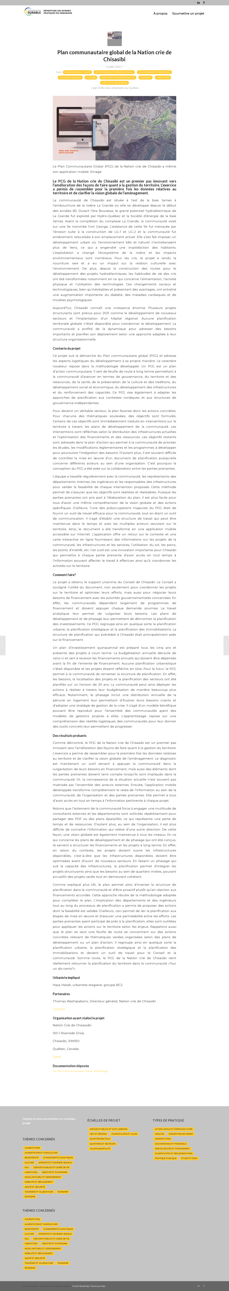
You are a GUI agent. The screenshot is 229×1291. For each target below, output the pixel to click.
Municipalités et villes (77, 72)
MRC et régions (98, 1134)
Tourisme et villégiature (39, 1192)
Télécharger (101, 1071)
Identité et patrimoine (114, 82)
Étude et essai (189, 1158)
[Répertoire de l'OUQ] (49, 13)
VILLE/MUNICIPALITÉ (100, 1148)
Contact (59, 1009)
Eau (27, 1167)
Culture (91, 77)
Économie (145, 77)
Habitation (163, 77)
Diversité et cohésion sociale (118, 77)
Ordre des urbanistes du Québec (118, 88)
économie (30, 1196)
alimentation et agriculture (41, 1152)
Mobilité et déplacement (39, 1182)
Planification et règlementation (174, 1153)
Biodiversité (32, 1157)
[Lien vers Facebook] (204, 2)
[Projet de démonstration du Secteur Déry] (3, 645)
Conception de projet (181, 1134)
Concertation (163, 1139)
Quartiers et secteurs (103, 1144)
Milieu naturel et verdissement (43, 1177)
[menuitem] (160, 13)
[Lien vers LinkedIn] (198, 2)
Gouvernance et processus (154, 72)
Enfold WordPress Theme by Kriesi (88, 1286)
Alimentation (32, 1148)
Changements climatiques (58, 1157)
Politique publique (70, 77)
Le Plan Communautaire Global (72, 1071)
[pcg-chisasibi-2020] (114, 39)
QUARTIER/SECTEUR (100, 1139)
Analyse (159, 1134)
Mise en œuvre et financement (172, 1148)
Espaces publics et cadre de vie (51, 1167)
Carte (57, 1057)
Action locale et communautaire (114, 72)
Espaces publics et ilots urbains (108, 1129)
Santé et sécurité (35, 1187)
